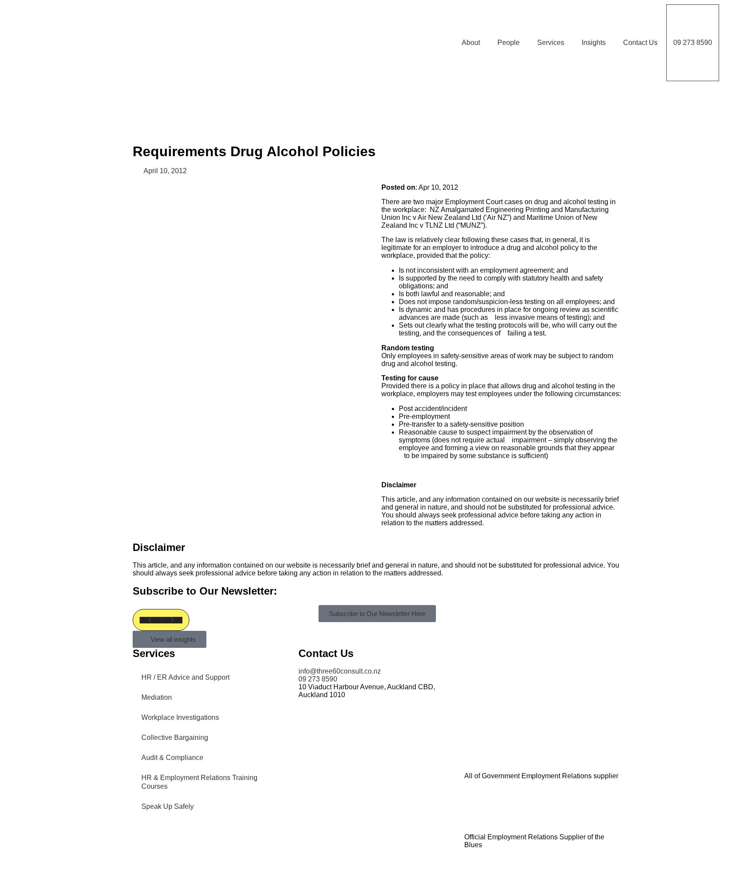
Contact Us (640, 42)
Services (550, 42)
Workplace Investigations (180, 717)
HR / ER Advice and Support (185, 677)
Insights (594, 42)
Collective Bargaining (174, 737)
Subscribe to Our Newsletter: (205, 591)
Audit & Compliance (172, 757)
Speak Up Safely (167, 806)
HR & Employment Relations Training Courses (199, 782)
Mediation (156, 697)
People (508, 42)
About (471, 42)
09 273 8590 (692, 42)
